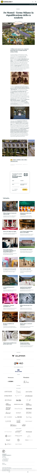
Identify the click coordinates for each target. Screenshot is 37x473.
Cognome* (22, 180)
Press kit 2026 (4, 464)
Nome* (13, 180)
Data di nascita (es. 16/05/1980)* (23, 184)
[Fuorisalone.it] (6, 2)
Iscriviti (24, 189)
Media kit (3, 463)
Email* (13, 184)
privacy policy (14, 190)
